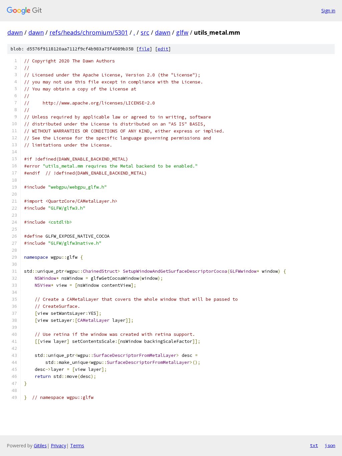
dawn (15, 32)
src (145, 32)
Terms (77, 445)
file (144, 49)
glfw (182, 32)
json (330, 445)
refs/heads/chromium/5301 (88, 32)
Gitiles (40, 445)
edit (163, 49)
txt (314, 445)
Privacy (58, 445)
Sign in (328, 10)
